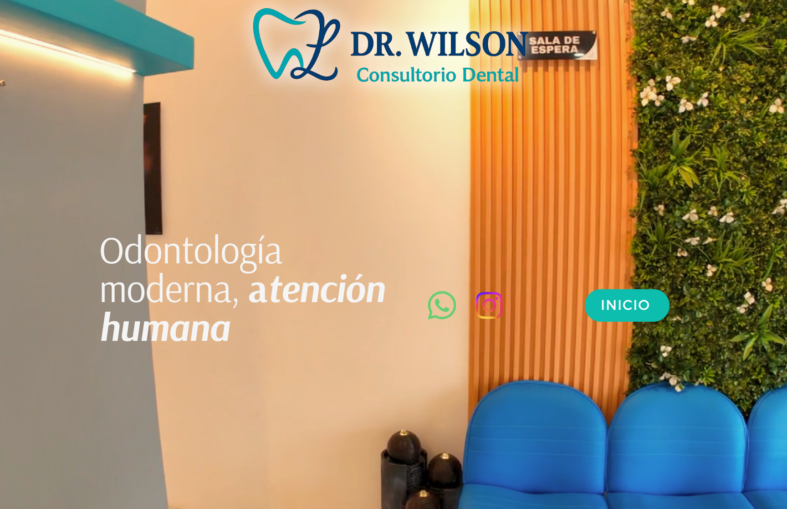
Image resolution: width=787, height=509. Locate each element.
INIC (617, 305)
